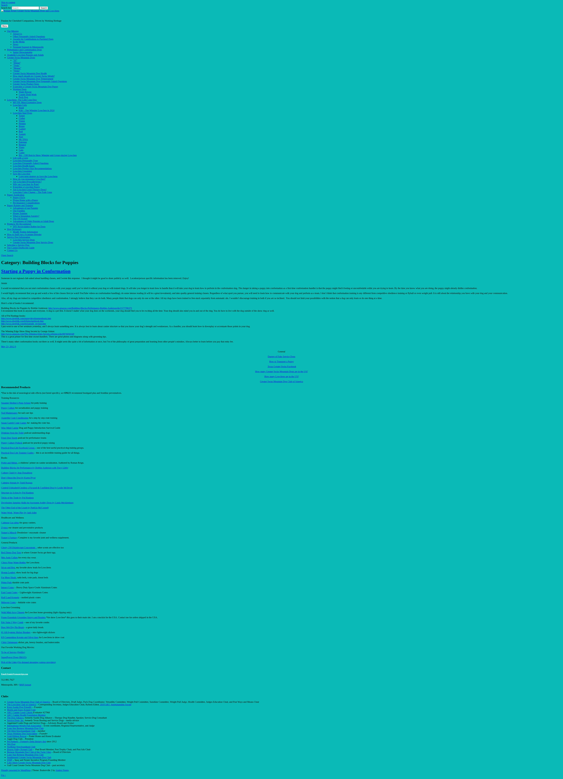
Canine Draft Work (28, 94)
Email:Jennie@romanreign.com (14, 674)
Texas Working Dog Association (22, 733)
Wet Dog (11, 744)
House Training (20, 213)
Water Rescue (25, 92)
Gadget (22, 129)
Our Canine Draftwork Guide (20, 247)
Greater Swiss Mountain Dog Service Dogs (33, 242)
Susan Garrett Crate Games (13, 423)
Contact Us (12, 250)
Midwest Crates (8, 602)
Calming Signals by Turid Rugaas (16, 482)
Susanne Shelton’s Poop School (15, 403)
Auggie (22, 134)
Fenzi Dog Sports (9, 438)
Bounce (22, 144)
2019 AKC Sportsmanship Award (115, 704)
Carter (21, 152)
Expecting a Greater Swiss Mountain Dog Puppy (35, 86)
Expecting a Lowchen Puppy (26, 187)
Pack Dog (23, 97)
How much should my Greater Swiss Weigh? (34, 76)
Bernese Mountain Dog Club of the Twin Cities (29, 752)
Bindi (21, 108)
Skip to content (8, 2)
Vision (22, 121)
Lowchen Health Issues (24, 166)
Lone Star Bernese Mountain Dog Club (25, 728)
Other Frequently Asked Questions (29, 36)
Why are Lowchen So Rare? (26, 184)
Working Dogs (20, 89)
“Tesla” (16, 65)
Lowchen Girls (20, 105)
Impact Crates (7, 587)
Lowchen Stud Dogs (22, 113)
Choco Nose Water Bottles (13, 562)
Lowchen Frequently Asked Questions (31, 163)
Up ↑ (3, 775)
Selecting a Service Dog (18, 245)
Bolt (21, 131)
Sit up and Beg (8, 567)
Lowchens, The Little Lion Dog (22, 100)
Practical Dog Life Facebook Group (18, 448)
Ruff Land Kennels (10, 597)
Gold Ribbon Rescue (17, 736)
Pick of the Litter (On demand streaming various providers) (28, 662)
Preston (22, 123)
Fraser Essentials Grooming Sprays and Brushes (23, 617)
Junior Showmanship (22, 52)
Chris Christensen (9, 642)
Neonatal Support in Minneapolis (28, 47)
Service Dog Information (18, 237)
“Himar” (17, 63)
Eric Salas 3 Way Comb (12, 622)
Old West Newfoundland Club (21, 731)
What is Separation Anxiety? (26, 216)
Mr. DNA (23, 139)
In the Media (19, 41)
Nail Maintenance (9, 413)
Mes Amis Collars (9, 557)
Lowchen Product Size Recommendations (32, 168)
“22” (15, 60)
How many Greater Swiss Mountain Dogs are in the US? (281, 371)
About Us (17, 34)
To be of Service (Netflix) (13, 652)
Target (22, 115)
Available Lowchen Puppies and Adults (25, 55)
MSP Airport (25, 684)
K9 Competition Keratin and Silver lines (19, 637)
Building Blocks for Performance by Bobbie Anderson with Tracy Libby (34, 468)
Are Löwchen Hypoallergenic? (27, 181)
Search (4, 5)
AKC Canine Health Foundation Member (26, 715)
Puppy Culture (8, 408)
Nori (21, 137)
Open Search (7, 255)
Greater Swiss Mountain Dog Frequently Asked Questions (40, 81)
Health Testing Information (25, 232)
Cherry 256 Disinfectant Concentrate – (19, 547)
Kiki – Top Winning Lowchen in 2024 (36, 110)
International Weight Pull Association (24, 725)
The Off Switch (20, 218)
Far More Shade (8, 577)
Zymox (4, 527)
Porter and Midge (9, 463)
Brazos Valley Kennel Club (19, 749)
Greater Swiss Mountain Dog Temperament (33, 78)
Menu (4, 26)
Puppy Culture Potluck (11, 443)
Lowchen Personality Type (25, 160)
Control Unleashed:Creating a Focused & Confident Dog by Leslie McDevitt (36, 487)
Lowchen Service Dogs (24, 240)
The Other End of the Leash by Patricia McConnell (25, 507)
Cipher (22, 118)
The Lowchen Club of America (21, 704)
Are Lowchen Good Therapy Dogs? (30, 189)
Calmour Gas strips (10, 522)
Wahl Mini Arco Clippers (12, 612)
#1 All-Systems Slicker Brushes (15, 632)
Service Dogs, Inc (15, 720)
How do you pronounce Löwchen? (29, 179)
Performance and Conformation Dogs (24, 49)
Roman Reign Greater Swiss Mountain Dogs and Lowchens (29, 16)
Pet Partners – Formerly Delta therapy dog (26, 741)
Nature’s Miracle (9, 532)
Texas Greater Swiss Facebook (282, 366)
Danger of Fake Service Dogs (281, 356)
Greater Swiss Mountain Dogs (21, 57)
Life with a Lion (20, 158)
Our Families (19, 210)
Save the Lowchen (21, 174)
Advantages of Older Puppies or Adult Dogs (33, 221)
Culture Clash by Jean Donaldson (16, 473)
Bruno (22, 126)
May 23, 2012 (8, 346)
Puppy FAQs (19, 197)
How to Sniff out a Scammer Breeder (24, 234)
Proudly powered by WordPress (16, 770)
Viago (21, 147)
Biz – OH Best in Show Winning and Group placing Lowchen (48, 155)
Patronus (23, 142)
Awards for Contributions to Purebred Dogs (33, 39)
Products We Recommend (19, 224)
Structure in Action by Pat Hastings (17, 492)
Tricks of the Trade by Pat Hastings (17, 497)
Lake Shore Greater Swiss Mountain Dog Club (29, 762)
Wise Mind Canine (9, 428)
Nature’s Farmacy (9, 537)
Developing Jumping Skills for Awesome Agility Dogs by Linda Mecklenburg (37, 502)
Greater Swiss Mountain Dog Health (30, 73)
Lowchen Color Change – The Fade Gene (32, 192)
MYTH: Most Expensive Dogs (27, 102)
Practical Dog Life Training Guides (17, 453)
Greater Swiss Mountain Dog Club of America (281, 381)
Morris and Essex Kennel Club (21, 710)
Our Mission (13, 31)
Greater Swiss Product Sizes (26, 84)
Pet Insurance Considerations (26, 203)
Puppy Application (15, 195)
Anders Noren (62, 770)
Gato (21, 150)
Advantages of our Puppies (25, 208)
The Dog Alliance (15, 718)
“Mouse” (17, 68)
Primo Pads (6, 582)
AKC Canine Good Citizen (20, 712)
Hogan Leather (8, 572)
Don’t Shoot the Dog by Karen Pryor (18, 477)
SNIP (9, 760)
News (15, 44)
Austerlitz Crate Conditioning (14, 418)
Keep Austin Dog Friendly (19, 707)
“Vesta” (16, 71)
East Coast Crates (9, 592)
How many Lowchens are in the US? (281, 376)
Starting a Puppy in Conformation (36, 271)
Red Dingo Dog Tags (11, 552)
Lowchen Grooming (22, 171)
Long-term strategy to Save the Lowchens (38, 176)
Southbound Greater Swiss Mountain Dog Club (29, 757)
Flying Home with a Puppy (25, 200)
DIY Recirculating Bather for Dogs (29, 226)
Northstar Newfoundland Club (21, 747)
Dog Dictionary (14, 229)
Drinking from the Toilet (12, 433)
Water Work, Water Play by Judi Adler (19, 512)
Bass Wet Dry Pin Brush (12, 627)
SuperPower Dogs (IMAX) (14, 657)
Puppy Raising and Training (20, 205)
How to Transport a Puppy (281, 361)
